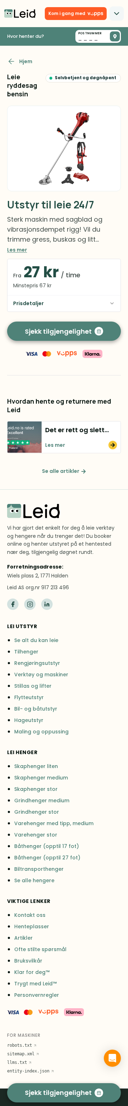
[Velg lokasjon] (115, 36)
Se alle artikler (60, 471)
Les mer (17, 249)
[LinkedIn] (47, 604)
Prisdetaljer (28, 303)
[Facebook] (12, 604)
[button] (64, 437)
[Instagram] (30, 604)
